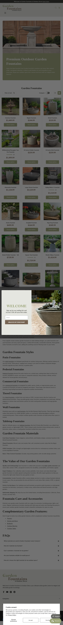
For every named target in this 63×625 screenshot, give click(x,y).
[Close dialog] (59, 292)
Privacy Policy (12, 615)
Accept (31, 620)
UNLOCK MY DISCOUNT (16, 322)
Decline (48, 620)
